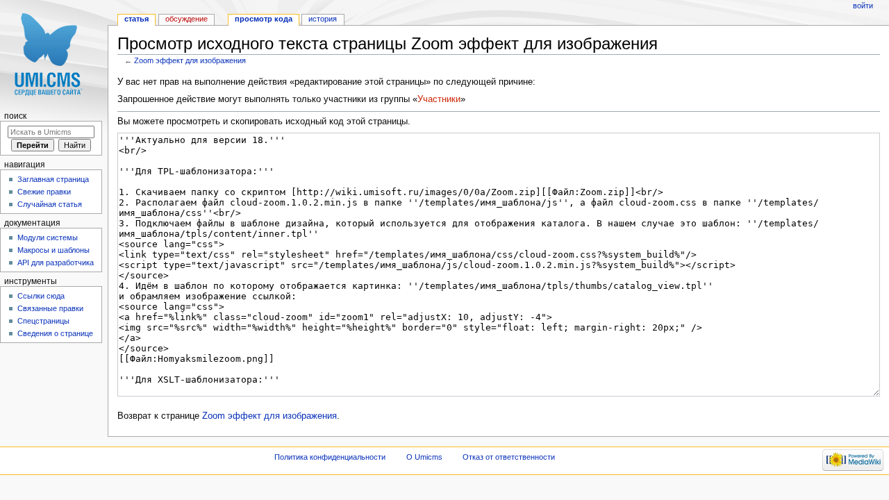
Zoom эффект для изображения (190, 60)
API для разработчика (55, 262)
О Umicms (424, 457)
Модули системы (47, 237)
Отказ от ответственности (509, 457)
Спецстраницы (43, 321)
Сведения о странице (55, 333)
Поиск (15, 116)
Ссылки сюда (41, 296)
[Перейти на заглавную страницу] (54, 54)
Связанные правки (50, 308)
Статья (136, 19)
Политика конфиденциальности (329, 457)
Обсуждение (186, 19)
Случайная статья (49, 204)
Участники (438, 99)
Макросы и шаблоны (53, 250)
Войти (863, 5)
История (322, 19)
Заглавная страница (53, 179)
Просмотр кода (263, 19)
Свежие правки (44, 192)
